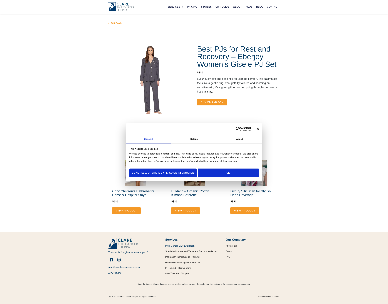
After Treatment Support (177, 273)
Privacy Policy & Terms (268, 296)
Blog (259, 6)
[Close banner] (258, 129)
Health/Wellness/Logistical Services (183, 262)
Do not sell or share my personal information (163, 173)
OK (228, 173)
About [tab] (239, 138)
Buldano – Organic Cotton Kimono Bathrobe (190, 193)
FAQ (228, 257)
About (237, 6)
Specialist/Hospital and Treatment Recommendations (191, 251)
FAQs (249, 6)
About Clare (231, 245)
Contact (273, 6)
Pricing (192, 6)
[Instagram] (119, 260)
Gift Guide (222, 6)
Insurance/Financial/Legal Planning (182, 257)
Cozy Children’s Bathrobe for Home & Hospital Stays (133, 193)
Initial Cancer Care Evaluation (179, 245)
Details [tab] (194, 138)
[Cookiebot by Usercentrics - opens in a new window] (238, 129)
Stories (206, 6)
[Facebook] (111, 260)
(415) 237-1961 (115, 273)
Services (174, 6)
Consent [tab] (148, 138)
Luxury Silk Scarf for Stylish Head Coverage (250, 193)
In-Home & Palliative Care (178, 268)
